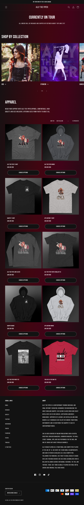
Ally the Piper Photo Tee (13, 379)
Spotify (7, 415)
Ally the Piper (12, 500)
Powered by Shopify (19, 500)
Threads (7, 442)
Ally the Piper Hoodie (49, 164)
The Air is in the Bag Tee (50, 379)
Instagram (8, 424)
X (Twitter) (8, 447)
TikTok (7, 438)
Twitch (7, 428)
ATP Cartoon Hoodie (49, 326)
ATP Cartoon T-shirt (49, 218)
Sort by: (52, 121)
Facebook (7, 433)
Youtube (7, 419)
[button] (6, 7)
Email (6, 405)
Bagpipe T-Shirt (11, 218)
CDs (3, 84)
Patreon (7, 410)
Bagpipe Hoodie (10, 326)
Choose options (23, 173)
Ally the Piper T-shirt (12, 164)
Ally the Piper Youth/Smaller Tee (52, 272)
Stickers (43, 84)
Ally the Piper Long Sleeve (13, 272)
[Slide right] (46, 91)
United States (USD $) (12, 493)
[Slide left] (37, 91)
